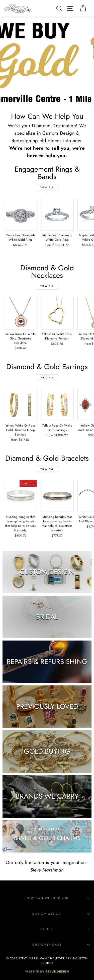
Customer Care (46, 945)
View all (47, 187)
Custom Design (47, 914)
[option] (47, 62)
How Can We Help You (47, 898)
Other (47, 929)
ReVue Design (47, 971)
